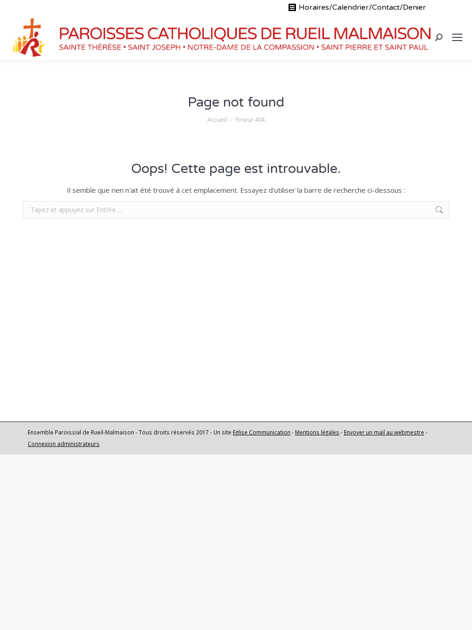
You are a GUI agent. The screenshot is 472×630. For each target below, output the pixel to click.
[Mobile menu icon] (457, 37)
